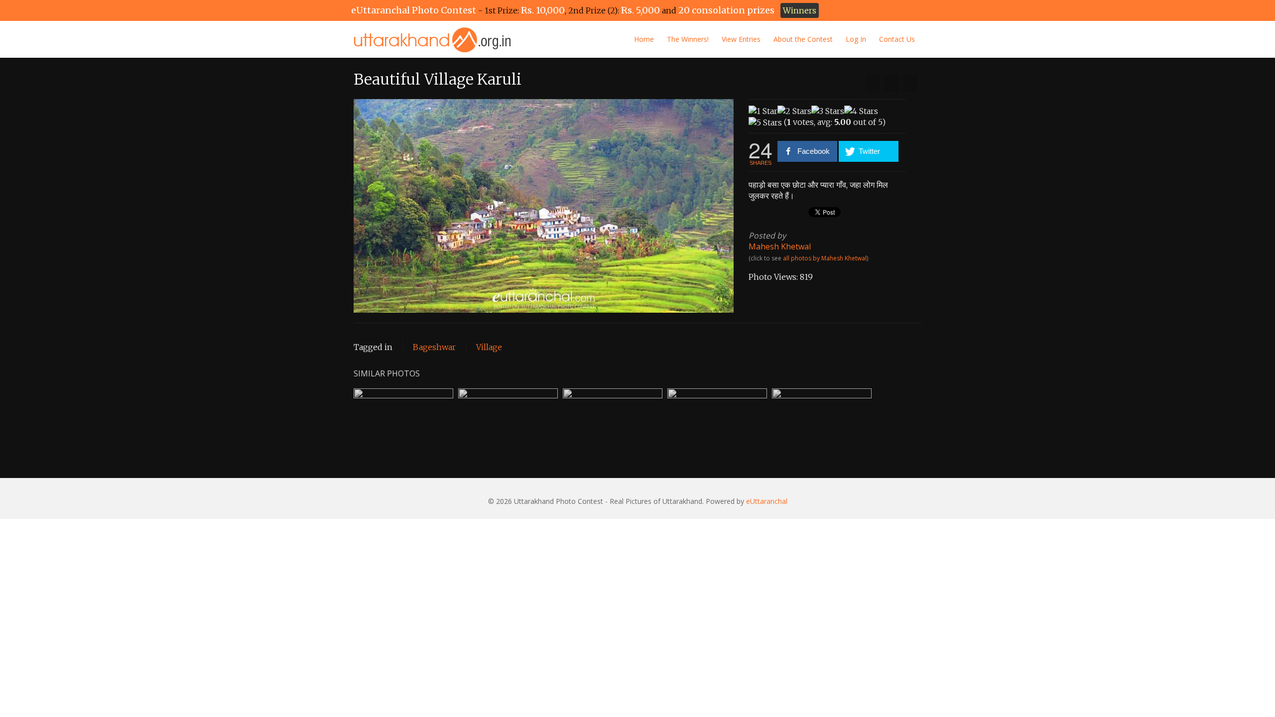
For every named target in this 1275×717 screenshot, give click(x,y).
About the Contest (803, 39)
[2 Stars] (794, 111)
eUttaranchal (766, 501)
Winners (799, 10)
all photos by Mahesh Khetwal (825, 258)
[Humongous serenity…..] (910, 83)
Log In (856, 39)
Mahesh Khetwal (780, 246)
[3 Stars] (827, 111)
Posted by (767, 235)
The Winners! (688, 39)
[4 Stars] (861, 111)
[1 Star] (763, 111)
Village (489, 347)
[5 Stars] (765, 122)
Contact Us (897, 39)
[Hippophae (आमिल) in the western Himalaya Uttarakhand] (873, 83)
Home (644, 39)
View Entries (741, 39)
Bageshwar (434, 347)
